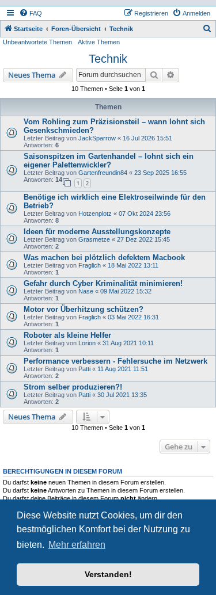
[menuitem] (30, 13)
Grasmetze (94, 239)
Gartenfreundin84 (102, 172)
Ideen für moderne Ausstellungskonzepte (97, 231)
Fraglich (89, 265)
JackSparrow (97, 138)
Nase (85, 291)
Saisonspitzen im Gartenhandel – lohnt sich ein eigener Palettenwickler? (109, 160)
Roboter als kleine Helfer (67, 335)
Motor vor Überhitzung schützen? (83, 309)
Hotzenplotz (95, 213)
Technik (108, 58)
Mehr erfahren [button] (76, 545)
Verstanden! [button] (108, 574)
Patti (84, 368)
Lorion (87, 343)
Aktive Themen (99, 42)
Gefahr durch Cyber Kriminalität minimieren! (103, 283)
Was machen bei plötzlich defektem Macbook (104, 257)
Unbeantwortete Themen (37, 42)
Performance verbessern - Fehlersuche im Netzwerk (115, 361)
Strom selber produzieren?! (73, 387)
